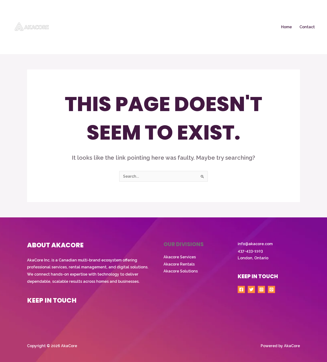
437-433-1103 (250, 251)
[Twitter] (251, 289)
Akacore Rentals (179, 264)
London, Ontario (253, 258)
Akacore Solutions (181, 271)
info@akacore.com (255, 244)
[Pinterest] (271, 289)
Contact (307, 27)
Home (286, 27)
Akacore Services (180, 257)
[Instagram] (261, 289)
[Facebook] (241, 289)
